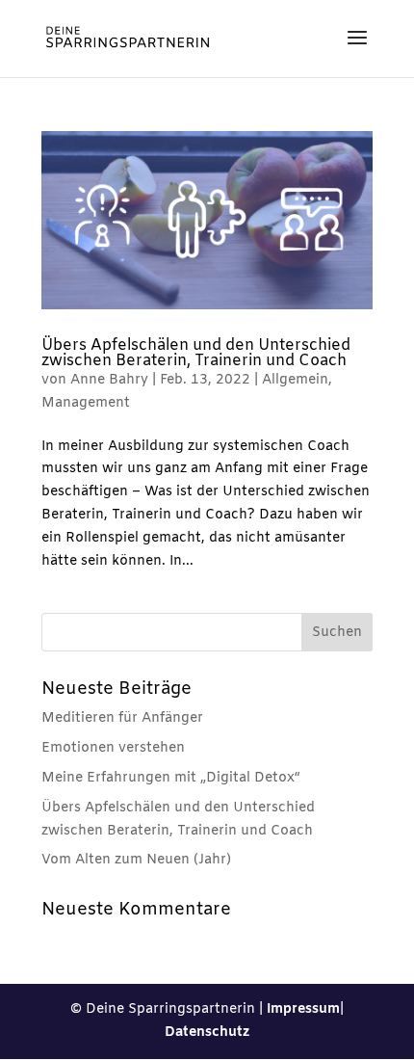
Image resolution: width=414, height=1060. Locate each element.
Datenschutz (207, 1032)
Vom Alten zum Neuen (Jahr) (136, 860)
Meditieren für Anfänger (122, 718)
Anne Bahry (109, 380)
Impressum (303, 1009)
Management (85, 403)
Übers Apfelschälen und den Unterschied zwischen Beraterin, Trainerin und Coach (195, 353)
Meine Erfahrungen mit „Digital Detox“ (170, 778)
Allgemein (295, 380)
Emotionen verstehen (113, 748)
